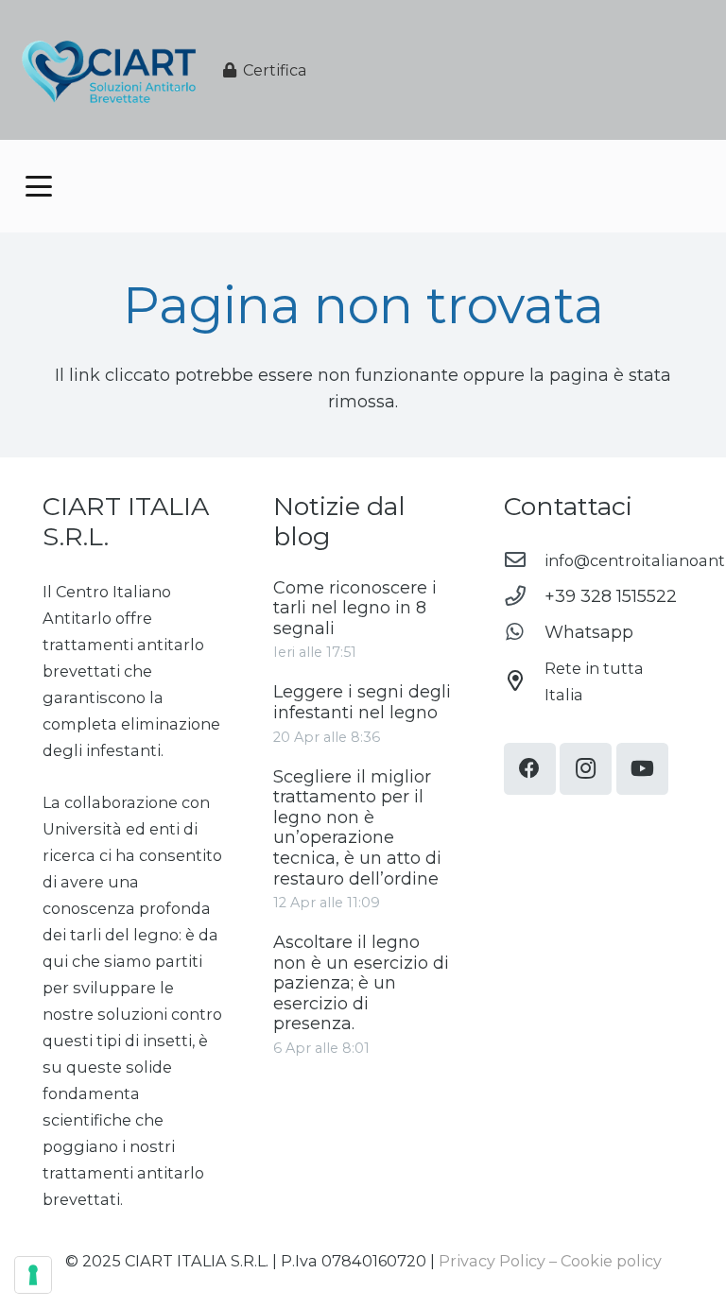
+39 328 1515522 (610, 596)
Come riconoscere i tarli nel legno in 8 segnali (355, 608)
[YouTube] (642, 769)
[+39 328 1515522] (524, 596)
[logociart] (108, 70)
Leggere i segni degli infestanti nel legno (362, 702)
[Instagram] (586, 769)
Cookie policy (611, 1260)
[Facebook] (530, 769)
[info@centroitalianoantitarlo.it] (524, 560)
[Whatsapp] (524, 632)
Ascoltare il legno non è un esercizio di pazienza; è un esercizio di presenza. (361, 983)
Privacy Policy (492, 1260)
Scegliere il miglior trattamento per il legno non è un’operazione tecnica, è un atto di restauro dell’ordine (357, 827)
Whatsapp (588, 632)
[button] (39, 186)
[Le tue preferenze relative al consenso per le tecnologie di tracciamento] (33, 1275)
